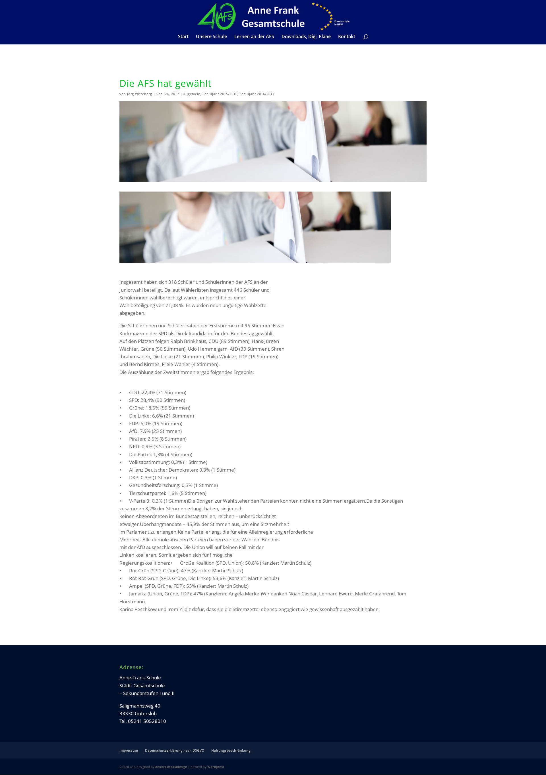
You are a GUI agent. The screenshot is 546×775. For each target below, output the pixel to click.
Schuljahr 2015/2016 (220, 94)
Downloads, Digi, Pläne (306, 37)
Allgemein (191, 94)
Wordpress (215, 766)
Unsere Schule (211, 37)
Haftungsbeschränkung (231, 750)
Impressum (128, 750)
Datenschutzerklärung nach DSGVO (174, 750)
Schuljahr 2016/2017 (257, 94)
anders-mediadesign (171, 766)
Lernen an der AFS (254, 37)
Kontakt (346, 37)
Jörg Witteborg (139, 94)
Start (183, 37)
